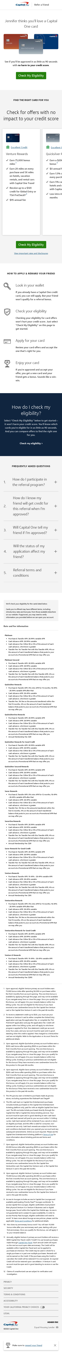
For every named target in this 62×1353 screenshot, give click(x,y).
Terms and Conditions (23, 1221)
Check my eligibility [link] (30, 443)
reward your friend (33, 1345)
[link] (15, 163)
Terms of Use (48, 1134)
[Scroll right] (56, 182)
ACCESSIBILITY (11, 1300)
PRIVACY (8, 1281)
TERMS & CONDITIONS (14, 1294)
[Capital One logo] (17, 1324)
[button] (55, 1345)
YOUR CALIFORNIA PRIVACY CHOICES (21, 1307)
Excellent (19, 147)
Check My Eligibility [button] (31, 75)
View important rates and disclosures (31, 253)
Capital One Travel (25, 1242)
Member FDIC (52, 1322)
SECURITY (8, 1288)
